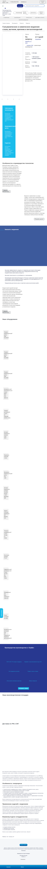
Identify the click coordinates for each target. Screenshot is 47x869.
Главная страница (6, 23)
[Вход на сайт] (37, 2)
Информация (23, 859)
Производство (15, 23)
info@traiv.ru (23, 856)
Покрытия (22, 23)
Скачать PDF (30, 45)
